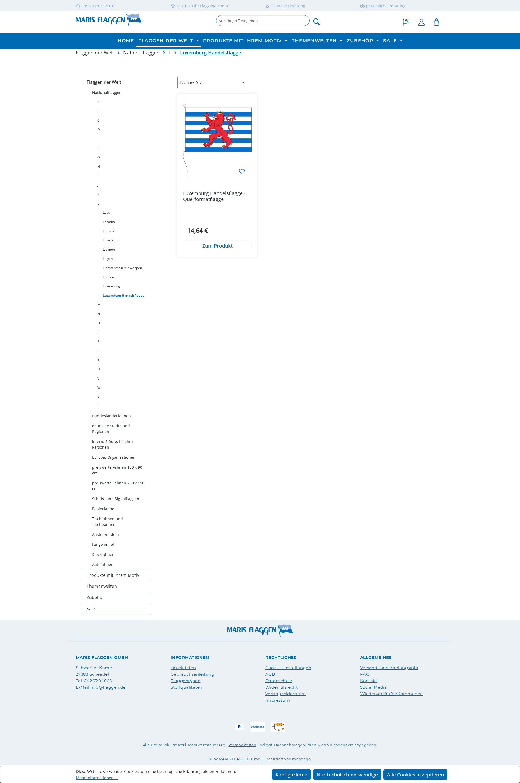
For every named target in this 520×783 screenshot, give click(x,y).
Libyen (108, 258)
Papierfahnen (104, 508)
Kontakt (368, 680)
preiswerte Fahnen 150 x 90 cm (117, 470)
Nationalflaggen (107, 92)
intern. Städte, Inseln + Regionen (113, 444)
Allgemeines (376, 657)
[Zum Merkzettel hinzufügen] (241, 171)
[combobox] (263, 20)
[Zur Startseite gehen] (109, 20)
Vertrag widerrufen (285, 693)
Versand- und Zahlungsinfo (389, 667)
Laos (106, 212)
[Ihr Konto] (421, 21)
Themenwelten (102, 586)
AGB (270, 674)
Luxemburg (111, 286)
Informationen (190, 657)
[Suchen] (316, 21)
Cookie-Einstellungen (288, 667)
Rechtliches (281, 657)
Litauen (108, 277)
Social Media (373, 687)
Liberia (108, 240)
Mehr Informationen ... (97, 778)
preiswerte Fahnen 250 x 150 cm (118, 485)
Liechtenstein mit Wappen (122, 268)
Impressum (277, 700)
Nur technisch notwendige (347, 774)
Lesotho (109, 221)
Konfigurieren (291, 774)
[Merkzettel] (406, 21)
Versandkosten (242, 745)
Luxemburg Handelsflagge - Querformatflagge (214, 196)
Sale (91, 608)
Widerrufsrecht (281, 687)
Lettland (109, 231)
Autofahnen (102, 564)
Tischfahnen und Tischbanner (107, 521)
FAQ (365, 674)
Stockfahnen (103, 554)
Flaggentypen (185, 680)
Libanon (109, 249)
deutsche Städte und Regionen (111, 428)
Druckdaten (183, 667)
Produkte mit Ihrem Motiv (113, 575)
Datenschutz (278, 680)
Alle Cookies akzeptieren (415, 774)
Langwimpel (103, 544)
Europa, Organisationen (113, 457)
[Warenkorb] (436, 21)
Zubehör (95, 597)
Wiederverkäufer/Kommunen (391, 693)
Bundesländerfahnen (111, 415)
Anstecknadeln (105, 534)
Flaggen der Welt (104, 82)
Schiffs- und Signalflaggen (115, 498)
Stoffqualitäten (187, 687)
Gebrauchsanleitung (192, 674)
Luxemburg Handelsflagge (123, 295)
